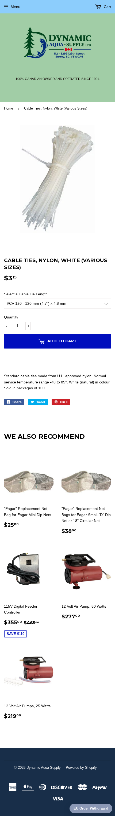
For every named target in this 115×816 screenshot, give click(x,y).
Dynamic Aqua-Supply (43, 768)
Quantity (11, 317)
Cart (107, 7)
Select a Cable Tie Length (26, 294)
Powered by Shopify (81, 768)
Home (8, 108)
